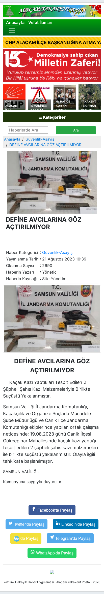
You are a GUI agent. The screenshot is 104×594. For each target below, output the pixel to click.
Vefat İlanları (40, 22)
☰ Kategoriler (52, 117)
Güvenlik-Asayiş (39, 139)
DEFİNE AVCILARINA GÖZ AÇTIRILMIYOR (45, 144)
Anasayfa (15, 22)
